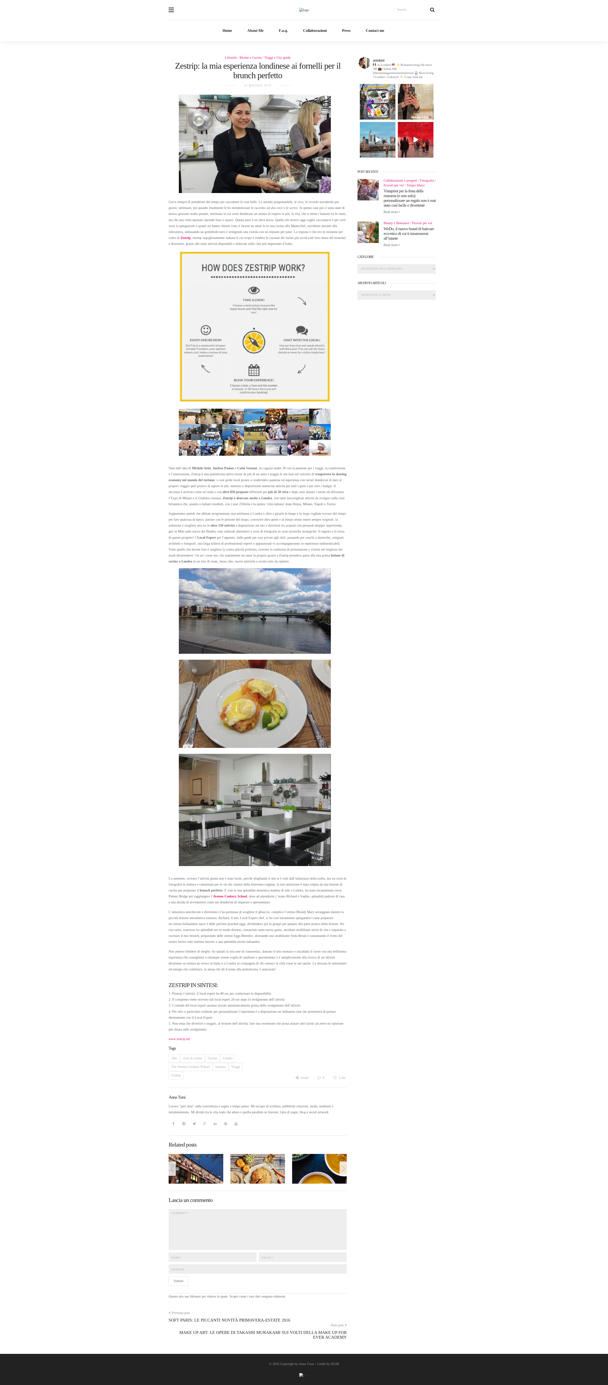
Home (227, 31)
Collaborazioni (315, 31)
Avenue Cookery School (230, 896)
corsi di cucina (192, 1058)
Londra (228, 1058)
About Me (255, 31)
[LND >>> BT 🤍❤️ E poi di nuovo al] (377, 140)
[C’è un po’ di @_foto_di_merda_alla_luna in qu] (415, 102)
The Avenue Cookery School (190, 1067)
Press (346, 31)
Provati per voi (394, 185)
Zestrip (176, 1075)
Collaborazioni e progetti (400, 180)
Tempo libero (416, 185)
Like (342, 1078)
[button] (171, 7)
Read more (391, 212)
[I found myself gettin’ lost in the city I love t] (377, 102)
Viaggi (235, 1067)
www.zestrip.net (179, 1039)
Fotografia (427, 180)
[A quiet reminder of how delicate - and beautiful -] (415, 140)
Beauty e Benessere (396, 223)
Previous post (181, 1313)
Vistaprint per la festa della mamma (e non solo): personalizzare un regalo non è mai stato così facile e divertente (410, 198)
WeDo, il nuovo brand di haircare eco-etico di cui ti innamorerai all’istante (409, 233)
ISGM (335, 1364)
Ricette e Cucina (250, 57)
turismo (220, 1067)
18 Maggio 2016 (257, 85)
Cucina (212, 1058)
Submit (178, 1281)
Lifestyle (231, 57)
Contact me (375, 31)
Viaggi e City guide (277, 57)
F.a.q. (283, 31)
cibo (174, 1058)
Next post (337, 1325)
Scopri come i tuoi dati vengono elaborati (257, 1296)
